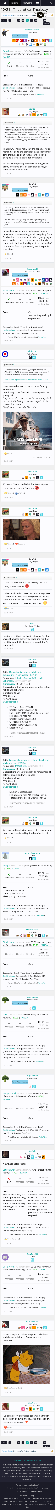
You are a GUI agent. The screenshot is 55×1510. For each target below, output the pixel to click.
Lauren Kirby (9, 1169)
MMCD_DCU (21, 765)
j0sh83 (32, 109)
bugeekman (32, 997)
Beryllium (23, 1495)
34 (45, 20)
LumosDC (32, 659)
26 (19, 20)
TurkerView (40, 95)
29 (31, 20)
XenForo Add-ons (21, 1491)
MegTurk (32, 1403)
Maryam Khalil (10, 1093)
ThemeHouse (42, 1488)
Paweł (6, 50)
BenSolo (32, 1151)
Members (27, 2)
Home (5, 3)
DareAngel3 (32, 269)
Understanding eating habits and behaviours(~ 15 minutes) (22, 673)
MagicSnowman (32, 853)
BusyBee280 (32, 1254)
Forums (14, 2)
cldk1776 (32, 351)
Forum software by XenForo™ (27, 1485)
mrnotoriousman (32, 29)
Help (32, 1495)
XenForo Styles (36, 1491)
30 (36, 20)
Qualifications (9, 88)
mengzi (6, 865)
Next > (46, 23)
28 (27, 20)
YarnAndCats (32, 1321)
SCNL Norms (9, 290)
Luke (5, 1014)
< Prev (3, 20)
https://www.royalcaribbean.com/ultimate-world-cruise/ (26, 379)
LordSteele (32, 471)
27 (23, 20)
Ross (32, 623)
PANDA (6, 56)
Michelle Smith (32, 929)
